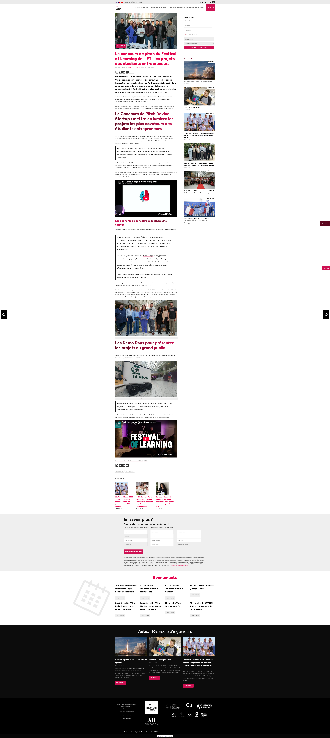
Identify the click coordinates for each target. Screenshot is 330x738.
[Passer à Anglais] (116, 2)
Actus (130, 2)
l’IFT (145, 461)
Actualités (165, 631)
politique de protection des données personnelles (180, 565)
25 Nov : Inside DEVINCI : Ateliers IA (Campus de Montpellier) (202, 606)
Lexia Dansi (121, 274)
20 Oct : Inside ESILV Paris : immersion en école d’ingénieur (125, 606)
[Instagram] (200, 3)
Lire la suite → (120, 683)
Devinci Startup (162, 355)
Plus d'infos (120, 598)
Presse (126, 2)
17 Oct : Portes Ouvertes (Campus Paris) (202, 587)
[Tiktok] (203, 3)
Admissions (210, 87)
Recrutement (127, 718)
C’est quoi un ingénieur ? (192, 107)
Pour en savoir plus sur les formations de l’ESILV (128, 461)
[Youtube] (213, 3)
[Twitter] (208, 3)
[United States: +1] (186, 35)
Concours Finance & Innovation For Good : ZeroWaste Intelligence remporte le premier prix (165, 501)
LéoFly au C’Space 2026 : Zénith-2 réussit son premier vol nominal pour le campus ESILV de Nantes (124, 501)
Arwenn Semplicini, (124, 237)
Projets (140, 2)
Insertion (211, 61)
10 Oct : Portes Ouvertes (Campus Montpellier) (149, 588)
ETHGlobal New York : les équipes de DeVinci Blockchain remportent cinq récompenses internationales (144, 501)
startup (138, 67)
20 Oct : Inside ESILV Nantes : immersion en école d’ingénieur (150, 606)
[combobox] (162, 532)
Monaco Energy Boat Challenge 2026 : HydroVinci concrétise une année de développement (196, 221)
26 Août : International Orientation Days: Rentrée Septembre (126, 588)
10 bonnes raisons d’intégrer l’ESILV (148, 732)
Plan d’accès (127, 732)
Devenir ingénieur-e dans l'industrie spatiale (198, 82)
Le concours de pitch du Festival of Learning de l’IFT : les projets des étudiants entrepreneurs (145, 58)
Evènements (165, 577)
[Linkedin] (210, 3)
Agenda (135, 2)
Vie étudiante (210, 113)
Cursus (212, 143)
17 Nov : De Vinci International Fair (173, 604)
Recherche (121, 46)
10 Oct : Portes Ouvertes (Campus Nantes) (174, 588)
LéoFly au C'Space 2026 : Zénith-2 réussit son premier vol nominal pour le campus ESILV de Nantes (199, 135)
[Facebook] (205, 3)
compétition (131, 67)
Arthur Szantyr (148, 256)
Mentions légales (135, 732)
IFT (135, 67)
